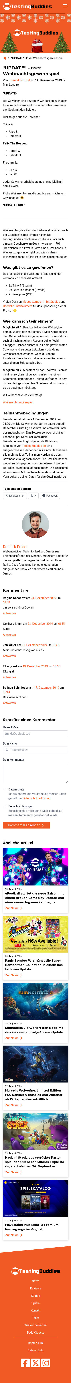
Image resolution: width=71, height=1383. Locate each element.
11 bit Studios (51, 301)
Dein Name (10, 743)
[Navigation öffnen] (65, 6)
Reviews (35, 1288)
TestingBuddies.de (34, 446)
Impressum (35, 1343)
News (35, 1281)
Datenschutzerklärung (36, 798)
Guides (35, 1296)
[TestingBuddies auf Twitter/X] (35, 1363)
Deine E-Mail (11, 727)
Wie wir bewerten (35, 1325)
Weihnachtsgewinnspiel (18, 402)
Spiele (35, 1303)
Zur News (11, 908)
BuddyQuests (35, 1332)
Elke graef (10, 666)
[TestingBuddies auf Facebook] (25, 1363)
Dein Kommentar (13, 759)
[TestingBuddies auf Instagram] (45, 1363)
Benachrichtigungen (35, 811)
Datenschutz (37, 794)
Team (35, 1318)
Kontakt (35, 1310)
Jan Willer (9, 645)
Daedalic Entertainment (17, 306)
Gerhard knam (12, 623)
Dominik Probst (19, 80)
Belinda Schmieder (16, 687)
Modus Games (31, 301)
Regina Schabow (14, 598)
